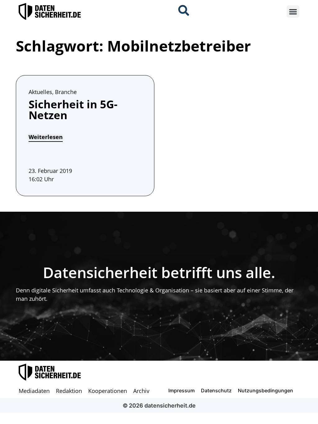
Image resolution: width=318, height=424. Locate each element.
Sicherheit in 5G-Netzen (73, 109)
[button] (293, 11)
